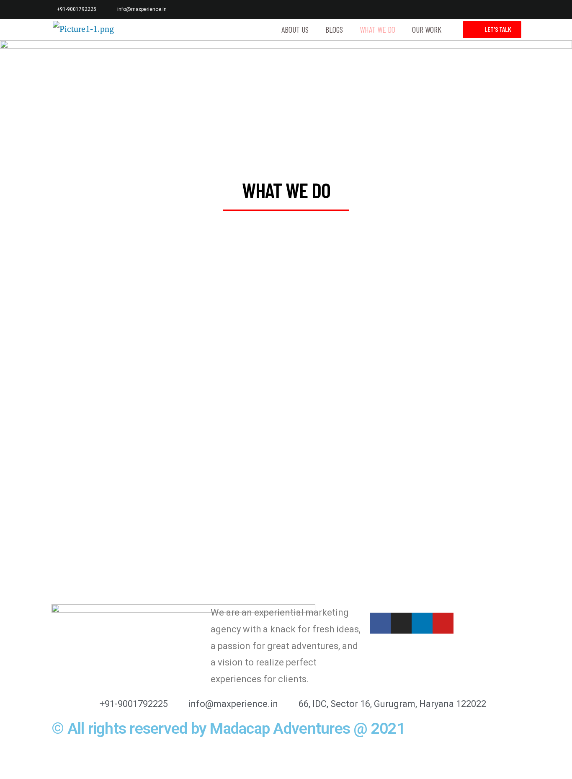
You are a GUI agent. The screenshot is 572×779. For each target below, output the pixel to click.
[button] (492, 29)
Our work (426, 29)
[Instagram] (478, 9)
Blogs (334, 29)
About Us (295, 29)
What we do (377, 29)
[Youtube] (515, 9)
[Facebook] (380, 623)
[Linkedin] (496, 9)
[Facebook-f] (459, 9)
